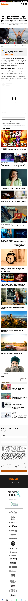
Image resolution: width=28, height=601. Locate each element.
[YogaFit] (13, 559)
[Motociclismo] (13, 538)
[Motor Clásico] (13, 526)
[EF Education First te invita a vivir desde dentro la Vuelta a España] (6, 387)
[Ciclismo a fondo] (9, 1)
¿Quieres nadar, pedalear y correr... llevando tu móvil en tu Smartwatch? (19, 397)
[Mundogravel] (13, 595)
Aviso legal (18, 484)
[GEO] (13, 591)
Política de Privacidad (21, 451)
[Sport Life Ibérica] (14, 494)
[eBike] (13, 581)
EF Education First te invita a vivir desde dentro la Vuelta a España (19, 388)
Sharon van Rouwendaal (20, 125)
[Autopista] (13, 512)
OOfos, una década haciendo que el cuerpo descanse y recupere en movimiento (18, 406)
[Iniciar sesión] (23, 4)
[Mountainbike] (3, 1)
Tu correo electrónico (6, 439)
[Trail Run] (13, 555)
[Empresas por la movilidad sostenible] (14, 504)
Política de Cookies (23, 454)
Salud (13, 403)
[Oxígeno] (13, 571)
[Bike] (13, 567)
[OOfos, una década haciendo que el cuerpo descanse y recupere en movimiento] (6, 405)
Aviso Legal (14, 451)
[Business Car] (13, 522)
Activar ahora (8, 54)
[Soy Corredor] (17, 1)
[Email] (25, 600)
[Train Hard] (13, 575)
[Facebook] (2, 600)
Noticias (14, 14)
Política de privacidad (11, 484)
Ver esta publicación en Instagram (9, 102)
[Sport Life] (13, 543)
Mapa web (22, 484)
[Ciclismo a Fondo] (13, 562)
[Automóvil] (13, 531)
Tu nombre (3, 435)
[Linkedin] (11, 600)
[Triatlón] (13, 552)
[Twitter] (7, 600)
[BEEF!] (13, 586)
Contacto (5, 484)
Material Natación (14, 413)
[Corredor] (13, 549)
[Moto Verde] (13, 535)
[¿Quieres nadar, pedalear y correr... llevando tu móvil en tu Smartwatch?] (6, 396)
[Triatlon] (5, 4)
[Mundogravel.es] (25, 1)
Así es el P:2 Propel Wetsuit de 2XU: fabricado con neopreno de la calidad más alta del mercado (19, 417)
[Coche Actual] (13, 518)
